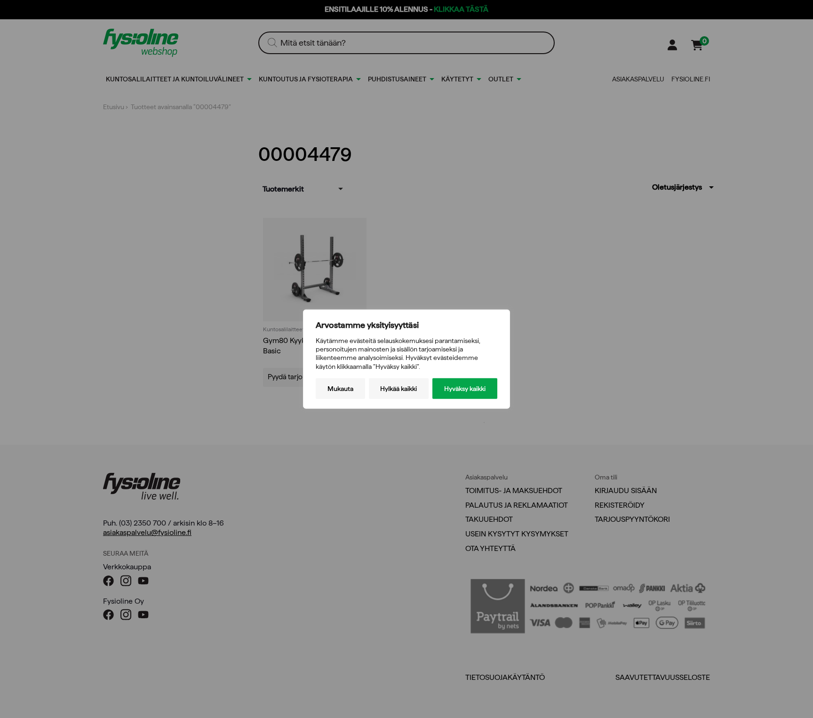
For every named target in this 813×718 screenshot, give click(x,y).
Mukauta (340, 388)
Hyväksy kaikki (465, 388)
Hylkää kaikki (398, 388)
